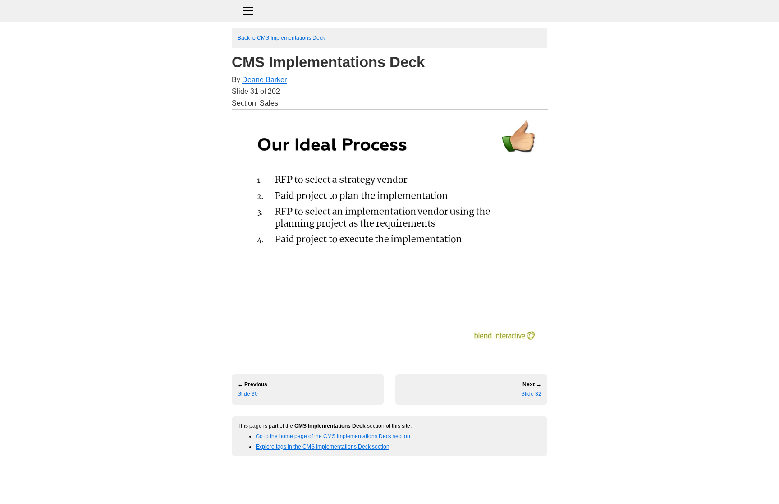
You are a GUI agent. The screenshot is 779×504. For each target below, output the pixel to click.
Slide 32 (531, 394)
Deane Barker (264, 79)
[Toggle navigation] (389, 10)
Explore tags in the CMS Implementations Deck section (323, 446)
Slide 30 (248, 394)
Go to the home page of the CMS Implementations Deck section (333, 436)
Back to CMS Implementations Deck (281, 38)
